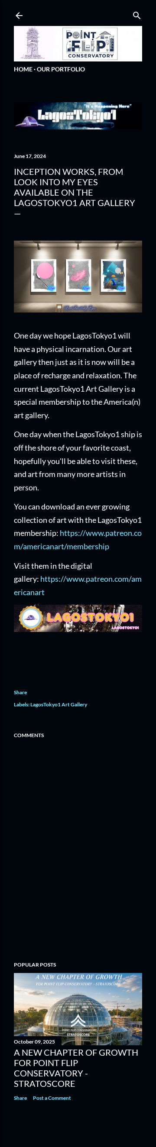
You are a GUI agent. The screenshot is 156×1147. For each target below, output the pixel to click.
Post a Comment (52, 1098)
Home (23, 69)
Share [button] (20, 692)
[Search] (137, 13)
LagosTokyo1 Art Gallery (58, 704)
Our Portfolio (61, 69)
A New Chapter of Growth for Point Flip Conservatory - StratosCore (76, 1068)
